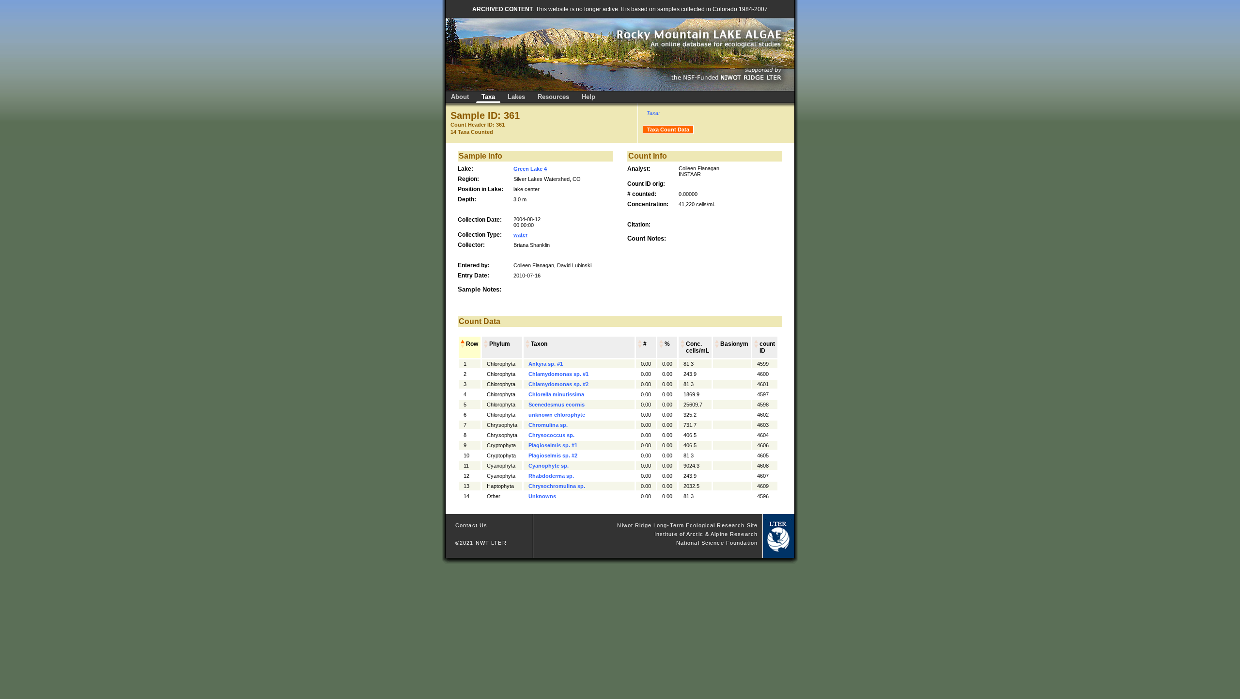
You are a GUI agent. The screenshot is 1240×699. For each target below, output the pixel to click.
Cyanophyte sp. (548, 466)
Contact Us (471, 525)
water (520, 235)
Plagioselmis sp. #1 (552, 445)
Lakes (516, 96)
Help (588, 96)
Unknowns (542, 496)
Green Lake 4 (530, 169)
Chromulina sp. (548, 425)
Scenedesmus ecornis (556, 404)
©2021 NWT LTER (481, 543)
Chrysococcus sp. (551, 435)
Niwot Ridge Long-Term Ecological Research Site (687, 525)
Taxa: (653, 113)
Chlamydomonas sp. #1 (558, 374)
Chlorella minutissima (556, 394)
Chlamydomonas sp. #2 (558, 384)
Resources (553, 96)
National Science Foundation (717, 543)
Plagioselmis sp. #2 (552, 455)
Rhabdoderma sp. (551, 476)
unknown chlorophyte (556, 415)
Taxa (488, 96)
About (460, 96)
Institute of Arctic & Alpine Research (706, 534)
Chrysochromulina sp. (556, 486)
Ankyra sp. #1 (545, 364)
